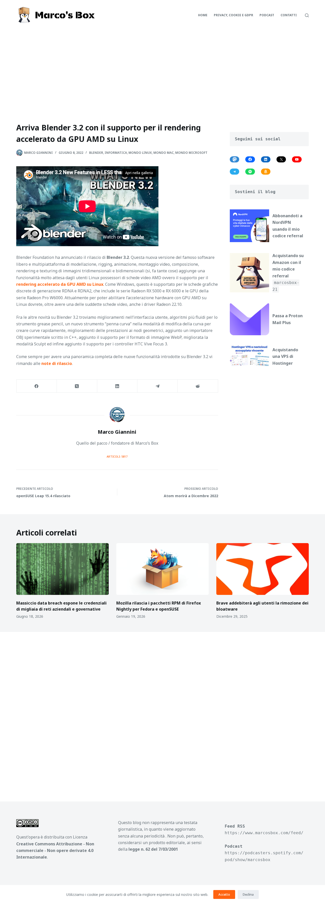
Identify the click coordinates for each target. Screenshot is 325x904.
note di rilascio (56, 363)
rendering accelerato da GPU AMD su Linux (59, 284)
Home (202, 15)
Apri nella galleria (139, 172)
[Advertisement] (162, 68)
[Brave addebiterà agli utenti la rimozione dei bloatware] (262, 569)
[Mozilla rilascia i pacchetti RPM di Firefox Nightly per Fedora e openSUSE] (162, 569)
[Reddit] (198, 386)
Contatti (289, 15)
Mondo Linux (140, 152)
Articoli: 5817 (117, 456)
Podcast (266, 15)
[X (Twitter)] (77, 386)
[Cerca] (307, 15)
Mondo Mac (163, 152)
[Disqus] (162, 710)
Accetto (224, 894)
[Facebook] (37, 386)
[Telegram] (157, 386)
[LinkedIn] (117, 386)
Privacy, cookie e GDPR (233, 15)
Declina (248, 894)
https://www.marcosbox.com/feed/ (264, 832)
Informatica (116, 152)
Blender (96, 152)
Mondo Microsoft (191, 152)
